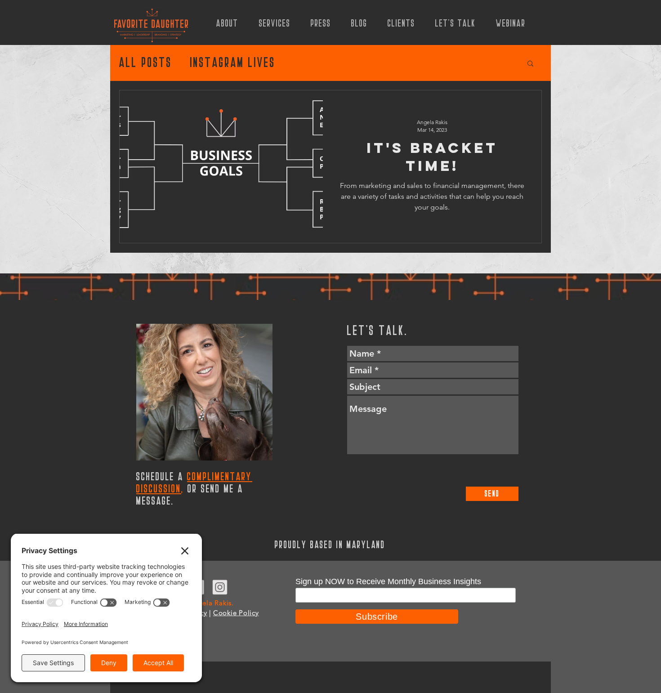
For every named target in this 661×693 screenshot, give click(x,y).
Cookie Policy (236, 612)
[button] (530, 64)
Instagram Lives (233, 63)
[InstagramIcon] (220, 587)
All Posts (145, 63)
